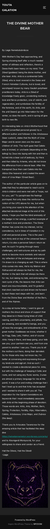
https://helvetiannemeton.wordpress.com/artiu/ (25, 436)
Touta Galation (9, 7)
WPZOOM (37, 524)
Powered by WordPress (25, 520)
